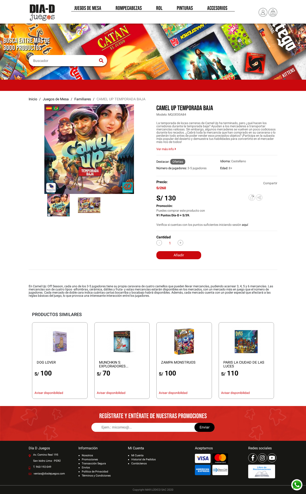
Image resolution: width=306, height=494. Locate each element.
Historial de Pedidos (143, 459)
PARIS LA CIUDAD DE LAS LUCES (243, 364)
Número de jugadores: (171, 168)
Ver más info (165, 149)
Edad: (224, 168)
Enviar (204, 427)
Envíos (86, 467)
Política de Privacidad (95, 471)
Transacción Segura (94, 463)
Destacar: (163, 161)
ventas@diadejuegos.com (49, 473)
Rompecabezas (129, 8)
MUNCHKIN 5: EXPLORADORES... (113, 364)
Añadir (179, 255)
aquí (245, 224)
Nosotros (87, 455)
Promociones (90, 459)
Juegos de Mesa (87, 8)
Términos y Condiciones (96, 475)
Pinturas (185, 8)
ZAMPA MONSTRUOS (178, 362)
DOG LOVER (46, 362)
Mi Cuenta (137, 455)
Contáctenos (139, 463)
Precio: (162, 182)
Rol (159, 8)
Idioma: (225, 161)
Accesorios (217, 8)
